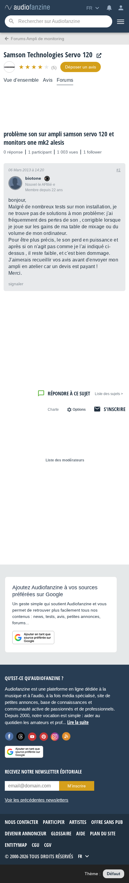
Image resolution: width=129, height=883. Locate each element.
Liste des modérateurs (65, 460)
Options (79, 409)
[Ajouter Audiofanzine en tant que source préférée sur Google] (33, 637)
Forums (65, 80)
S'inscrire (114, 409)
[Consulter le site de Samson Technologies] (97, 55)
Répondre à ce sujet (69, 393)
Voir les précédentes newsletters (36, 799)
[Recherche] (11, 21)
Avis (47, 80)
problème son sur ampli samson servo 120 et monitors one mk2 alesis (59, 138)
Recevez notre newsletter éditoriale (43, 771)
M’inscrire (77, 785)
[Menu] (120, 21)
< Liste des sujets (109, 394)
